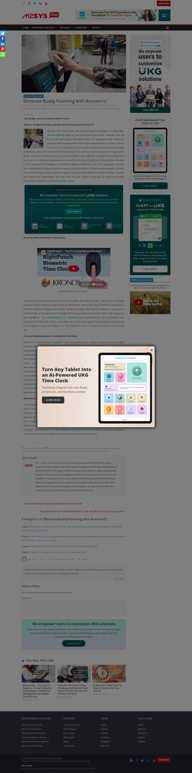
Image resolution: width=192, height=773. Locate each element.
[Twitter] (2, 33)
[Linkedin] (2, 43)
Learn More (53, 400)
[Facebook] (2, 38)
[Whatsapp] (2, 54)
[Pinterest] (2, 49)
